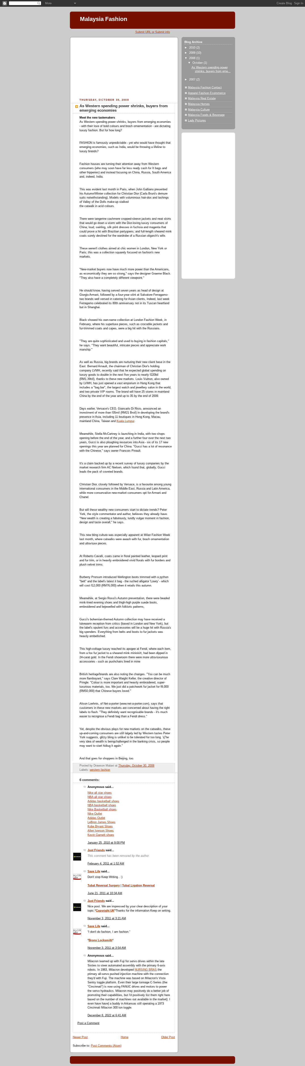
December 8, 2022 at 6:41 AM (107, 1015)
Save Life (94, 871)
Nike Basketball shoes (102, 809)
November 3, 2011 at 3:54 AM (107, 947)
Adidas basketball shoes (103, 801)
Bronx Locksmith (100, 940)
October (198, 62)
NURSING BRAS (146, 969)
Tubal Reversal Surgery (104, 885)
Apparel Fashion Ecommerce (207, 93)
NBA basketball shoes (102, 805)
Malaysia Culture (199, 109)
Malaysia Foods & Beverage (206, 115)
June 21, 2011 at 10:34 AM (105, 893)
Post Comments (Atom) (106, 1045)
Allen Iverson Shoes (101, 830)
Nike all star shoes (100, 792)
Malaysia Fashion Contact (205, 87)
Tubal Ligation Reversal (138, 885)
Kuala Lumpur (125, 421)
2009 (192, 52)
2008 (192, 58)
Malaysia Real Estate (202, 98)
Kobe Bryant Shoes (100, 826)
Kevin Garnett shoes (101, 834)
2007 (192, 79)
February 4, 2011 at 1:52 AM (106, 863)
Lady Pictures (197, 120)
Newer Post (80, 1037)
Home (124, 1037)
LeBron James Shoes (101, 822)
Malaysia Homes (199, 104)
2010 (192, 47)
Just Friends (96, 850)
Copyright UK (105, 910)
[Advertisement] (106, 68)
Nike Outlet (95, 813)
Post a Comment (88, 1023)
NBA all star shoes (100, 797)
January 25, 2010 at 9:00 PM (106, 842)
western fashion (100, 769)
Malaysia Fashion (103, 19)
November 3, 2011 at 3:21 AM (107, 918)
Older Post (168, 1037)
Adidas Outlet (96, 818)
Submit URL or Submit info (152, 32)
